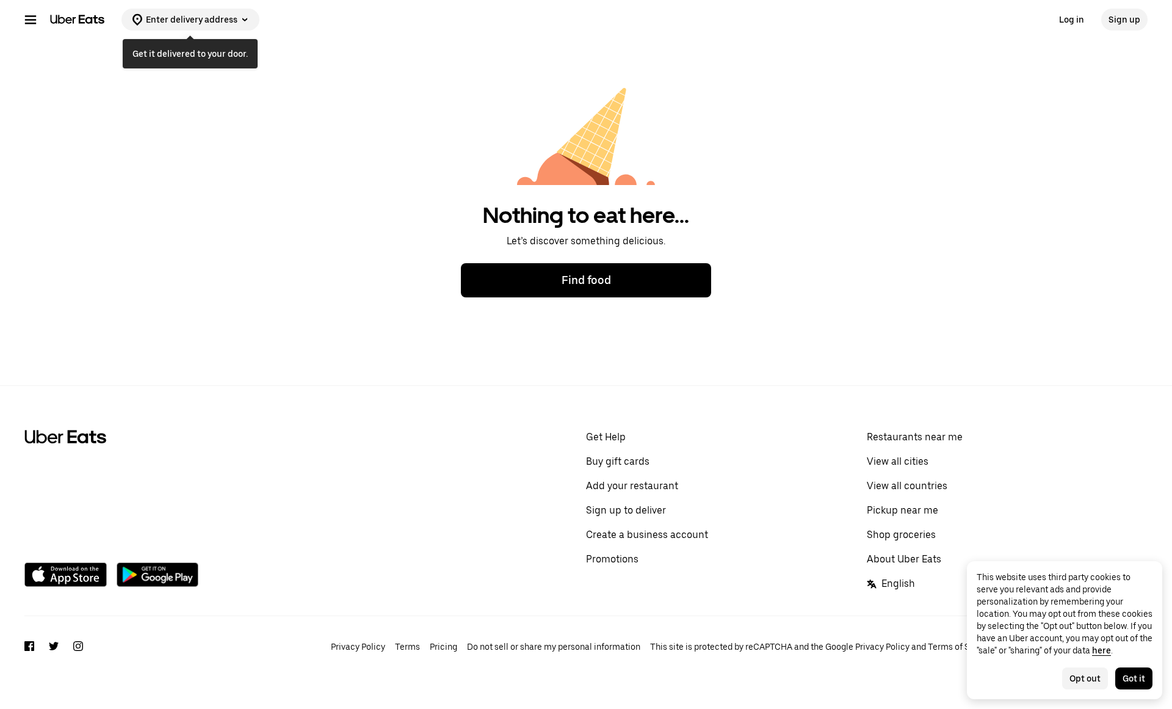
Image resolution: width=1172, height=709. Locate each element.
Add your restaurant (632, 486)
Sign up (1124, 19)
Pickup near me (902, 510)
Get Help (606, 437)
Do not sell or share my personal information (553, 647)
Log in (1071, 19)
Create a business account (647, 534)
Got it (1134, 678)
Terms (407, 647)
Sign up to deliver (626, 510)
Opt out (1085, 678)
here (1101, 650)
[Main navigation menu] (30, 19)
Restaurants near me (915, 437)
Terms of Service (961, 647)
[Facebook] (29, 648)
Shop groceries (901, 534)
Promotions (612, 559)
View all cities (897, 461)
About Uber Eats (904, 559)
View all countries (907, 486)
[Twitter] (54, 648)
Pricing (443, 647)
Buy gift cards (617, 461)
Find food (586, 280)
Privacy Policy (358, 647)
